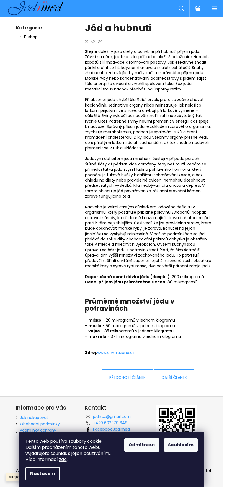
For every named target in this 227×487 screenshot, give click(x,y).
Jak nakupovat (34, 417)
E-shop (31, 37)
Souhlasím (181, 445)
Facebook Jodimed (111, 429)
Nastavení (42, 473)
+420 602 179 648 (110, 423)
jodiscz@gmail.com (112, 416)
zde (63, 459)
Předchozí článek (127, 377)
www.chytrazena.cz (116, 352)
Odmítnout (141, 445)
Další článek (174, 377)
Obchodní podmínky (40, 424)
